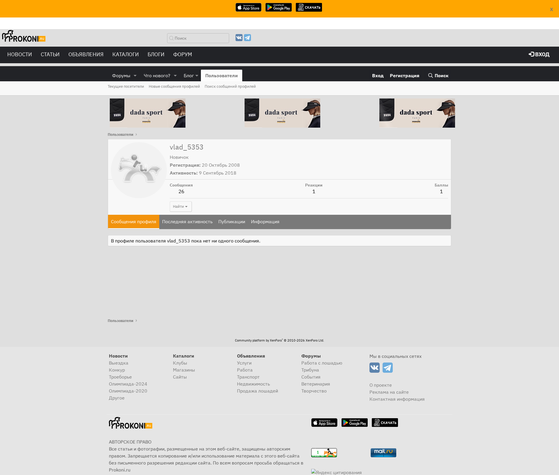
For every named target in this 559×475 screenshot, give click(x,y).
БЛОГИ (156, 54)
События (311, 377)
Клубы (180, 363)
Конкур (117, 370)
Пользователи (221, 75)
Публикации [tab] (231, 221)
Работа (245, 370)
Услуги (244, 363)
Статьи (50, 54)
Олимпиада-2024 (128, 384)
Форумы (121, 75)
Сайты (180, 377)
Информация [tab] (265, 221)
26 (181, 191)
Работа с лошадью (321, 363)
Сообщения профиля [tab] (133, 221)
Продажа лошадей (257, 391)
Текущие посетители (126, 86)
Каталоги (125, 54)
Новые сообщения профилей (174, 86)
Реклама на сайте (389, 392)
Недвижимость (253, 384)
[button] (135, 75)
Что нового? (157, 75)
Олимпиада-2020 (128, 391)
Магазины (184, 370)
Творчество (314, 391)
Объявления (86, 54)
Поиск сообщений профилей (230, 86)
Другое (117, 398)
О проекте (380, 385)
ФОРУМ (182, 54)
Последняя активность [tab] (187, 221)
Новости (19, 54)
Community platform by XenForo (279, 340)
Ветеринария (315, 384)
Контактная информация (397, 399)
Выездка (118, 363)
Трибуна (310, 370)
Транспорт (248, 377)
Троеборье (120, 377)
